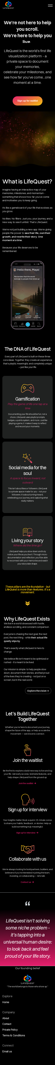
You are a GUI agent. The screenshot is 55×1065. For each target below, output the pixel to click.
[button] (50, 5)
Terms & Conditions (13, 1038)
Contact (6, 1027)
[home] (8, 5)
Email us (7, 1054)
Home (5, 1005)
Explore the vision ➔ (38, 690)
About (5, 1021)
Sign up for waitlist (27, 101)
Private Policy (9, 1033)
